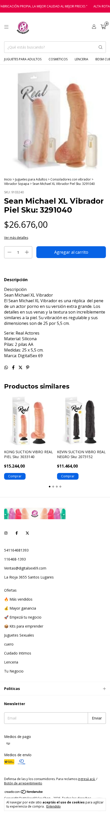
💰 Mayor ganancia (20, 608)
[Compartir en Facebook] (13, 367)
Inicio (8, 179)
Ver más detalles (16, 237)
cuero (9, 644)
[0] (103, 27)
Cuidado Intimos (17, 653)
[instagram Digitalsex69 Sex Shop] (6, 532)
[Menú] (6, 27)
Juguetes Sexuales (19, 635)
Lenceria (81, 59)
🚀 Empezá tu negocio (22, 617)
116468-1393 (15, 559)
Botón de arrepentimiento (23, 783)
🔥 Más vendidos (18, 599)
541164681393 (16, 550)
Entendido (53, 806)
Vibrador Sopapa (17, 184)
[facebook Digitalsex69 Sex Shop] (16, 532)
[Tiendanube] (24, 793)
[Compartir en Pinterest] (28, 367)
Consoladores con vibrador (70, 179)
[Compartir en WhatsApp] (6, 367)
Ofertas (10, 590)
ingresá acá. (86, 779)
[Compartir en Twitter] (21, 367)
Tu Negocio (14, 671)
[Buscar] (100, 47)
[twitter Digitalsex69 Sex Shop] (27, 532)
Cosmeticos (58, 59)
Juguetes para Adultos (22, 59)
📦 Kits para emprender (23, 626)
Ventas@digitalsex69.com (25, 568)
